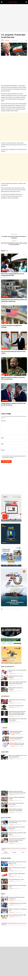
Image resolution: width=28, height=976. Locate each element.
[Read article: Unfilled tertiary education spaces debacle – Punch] (4, 887)
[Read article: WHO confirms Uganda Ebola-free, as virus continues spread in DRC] (14, 263)
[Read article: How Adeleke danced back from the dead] (4, 905)
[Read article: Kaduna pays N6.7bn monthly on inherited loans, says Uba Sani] (4, 822)
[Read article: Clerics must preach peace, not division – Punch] (4, 869)
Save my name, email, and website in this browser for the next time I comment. (14, 457)
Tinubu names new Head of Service (16, 705)
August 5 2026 (17, 916)
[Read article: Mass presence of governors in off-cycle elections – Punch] (4, 863)
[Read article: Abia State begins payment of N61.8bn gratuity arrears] (4, 828)
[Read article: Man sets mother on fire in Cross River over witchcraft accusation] (5, 744)
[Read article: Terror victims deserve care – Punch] (4, 881)
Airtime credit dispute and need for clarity (17, 915)
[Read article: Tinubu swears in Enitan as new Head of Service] (4, 701)
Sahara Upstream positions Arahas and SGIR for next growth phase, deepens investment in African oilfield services (16, 713)
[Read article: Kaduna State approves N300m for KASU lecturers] (4, 834)
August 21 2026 (17, 881)
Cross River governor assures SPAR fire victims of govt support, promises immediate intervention (17, 840)
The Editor (7, 40)
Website (3, 450)
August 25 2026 (17, 679)
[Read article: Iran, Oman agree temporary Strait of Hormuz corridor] (14, 340)
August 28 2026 (4, 277)
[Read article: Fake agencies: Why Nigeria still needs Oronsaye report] (4, 899)
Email (2, 444)
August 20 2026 (19, 746)
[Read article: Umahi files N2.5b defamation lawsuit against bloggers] (5, 733)
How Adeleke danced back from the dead (17, 903)
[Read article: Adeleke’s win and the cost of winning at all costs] (4, 910)
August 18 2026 (17, 912)
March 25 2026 (14, 40)
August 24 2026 (17, 685)
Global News (5, 270)
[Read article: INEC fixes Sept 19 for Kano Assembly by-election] (4, 671)
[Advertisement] (14, 18)
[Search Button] (26, 2)
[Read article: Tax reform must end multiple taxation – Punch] (4, 875)
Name (3, 437)
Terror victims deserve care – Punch (16, 879)
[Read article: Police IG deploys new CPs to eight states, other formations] (4, 720)
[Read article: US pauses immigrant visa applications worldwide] (14, 314)
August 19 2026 (17, 707)
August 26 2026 (4, 406)
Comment (3, 420)
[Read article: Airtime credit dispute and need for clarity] (4, 916)
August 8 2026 (17, 716)
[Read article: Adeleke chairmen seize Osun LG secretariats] (4, 689)
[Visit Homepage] (14, 2)
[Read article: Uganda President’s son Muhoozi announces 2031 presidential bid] (14, 366)
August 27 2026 (4, 303)
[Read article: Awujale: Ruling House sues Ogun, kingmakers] (4, 677)
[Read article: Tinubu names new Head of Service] (4, 707)
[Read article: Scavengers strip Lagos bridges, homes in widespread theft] (5, 739)
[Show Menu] (1, 2)
